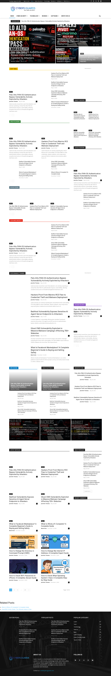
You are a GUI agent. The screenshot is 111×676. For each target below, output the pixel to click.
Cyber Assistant (13, 548)
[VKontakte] (92, 660)
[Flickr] (84, 660)
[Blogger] (75, 660)
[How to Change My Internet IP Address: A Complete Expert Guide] (55, 541)
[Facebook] (91, 1)
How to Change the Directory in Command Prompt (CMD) (21, 552)
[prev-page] (10, 115)
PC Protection (45, 572)
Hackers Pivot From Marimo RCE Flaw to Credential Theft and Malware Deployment (60, 75)
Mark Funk (33, 355)
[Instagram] (94, 1)
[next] (99, 21)
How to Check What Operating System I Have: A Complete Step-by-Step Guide (54, 578)
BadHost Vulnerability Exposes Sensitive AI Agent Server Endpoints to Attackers (59, 84)
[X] (96, 1)
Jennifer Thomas (13, 101)
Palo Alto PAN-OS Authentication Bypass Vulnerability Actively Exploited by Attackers (45, 21)
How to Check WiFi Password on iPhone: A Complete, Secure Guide (22, 577)
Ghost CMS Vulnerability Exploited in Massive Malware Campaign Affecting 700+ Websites (95, 135)
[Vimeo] (98, 1)
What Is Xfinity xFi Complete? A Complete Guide (53, 525)
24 (25, 590)
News (13, 49)
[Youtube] (101, 1)
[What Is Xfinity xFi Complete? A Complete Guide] (45, 174)
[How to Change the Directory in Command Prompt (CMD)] (23, 541)
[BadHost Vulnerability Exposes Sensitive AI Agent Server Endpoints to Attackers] (67, 55)
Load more (87, 491)
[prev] (96, 21)
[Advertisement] (68, 9)
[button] (100, 16)
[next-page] (13, 115)
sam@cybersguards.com (47, 670)
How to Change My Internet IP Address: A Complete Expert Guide (55, 552)
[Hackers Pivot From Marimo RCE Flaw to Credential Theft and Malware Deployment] (79, 35)
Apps (11, 521)
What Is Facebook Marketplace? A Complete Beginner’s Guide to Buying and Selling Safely (60, 103)
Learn (59, 36)
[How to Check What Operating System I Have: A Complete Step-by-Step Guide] (55, 566)
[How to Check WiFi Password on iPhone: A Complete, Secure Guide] (23, 566)
